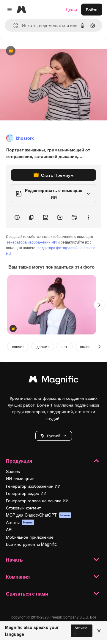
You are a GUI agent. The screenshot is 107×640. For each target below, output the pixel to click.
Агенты (19, 522)
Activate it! (81, 630)
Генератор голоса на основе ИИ (37, 500)
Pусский (53, 435)
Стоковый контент (23, 508)
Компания (18, 576)
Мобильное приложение (30, 537)
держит (43, 346)
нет (64, 346)
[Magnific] (53, 380)
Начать (14, 559)
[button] (53, 436)
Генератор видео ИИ (26, 493)
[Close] (99, 630)
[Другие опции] (88, 218)
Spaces (13, 471)
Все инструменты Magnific (31, 544)
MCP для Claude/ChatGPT (38, 515)
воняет (18, 346)
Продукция (19, 460)
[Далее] (99, 304)
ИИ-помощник (20, 478)
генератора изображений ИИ (32, 241)
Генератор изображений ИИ (33, 486)
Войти (91, 10)
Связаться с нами (27, 593)
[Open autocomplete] (13, 25)
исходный (40, 51)
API (9, 529)
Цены (71, 10)
